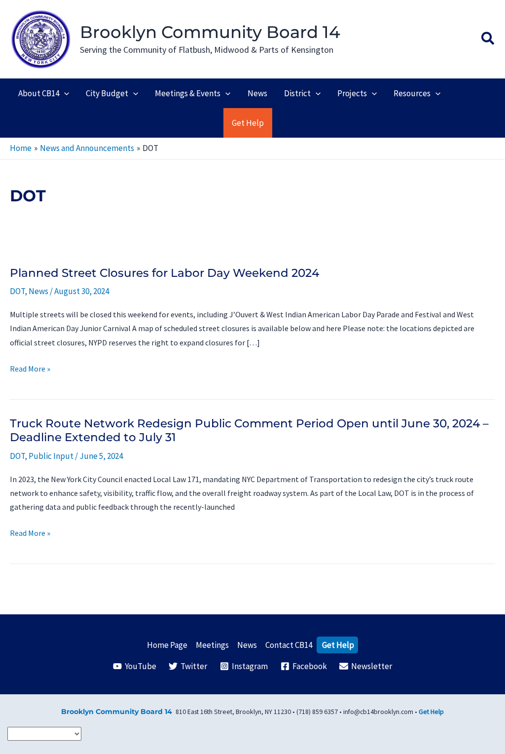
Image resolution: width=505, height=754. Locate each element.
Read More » (30, 369)
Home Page (167, 645)
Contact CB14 (288, 645)
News (38, 291)
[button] (488, 39)
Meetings (212, 645)
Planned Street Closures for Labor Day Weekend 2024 (164, 273)
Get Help (338, 645)
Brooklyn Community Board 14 (210, 32)
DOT (17, 291)
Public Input (51, 456)
